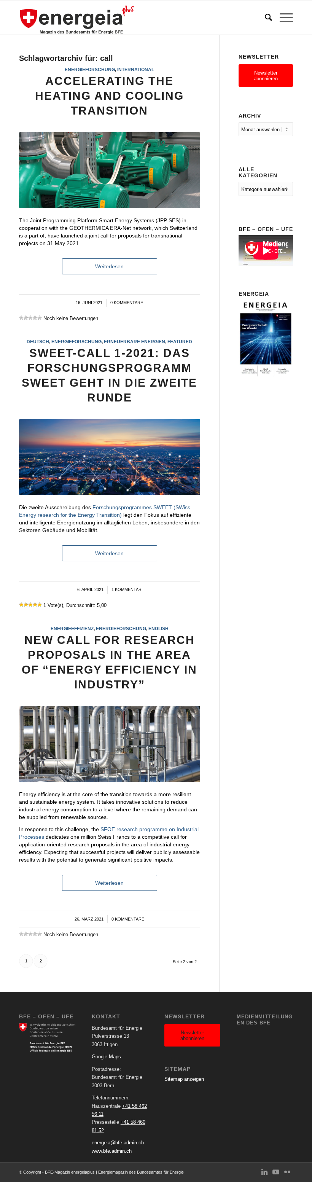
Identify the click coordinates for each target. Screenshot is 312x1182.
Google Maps (106, 1056)
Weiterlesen (109, 266)
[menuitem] (264, 17)
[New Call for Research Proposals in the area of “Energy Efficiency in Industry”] (109, 744)
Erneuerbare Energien (134, 341)
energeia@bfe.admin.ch (118, 1142)
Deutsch (38, 341)
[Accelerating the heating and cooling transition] (109, 170)
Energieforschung (90, 69)
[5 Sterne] (39, 317)
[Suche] (264, 17)
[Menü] (282, 17)
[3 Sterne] (30, 317)
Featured (179, 341)
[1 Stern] (21, 317)
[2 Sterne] (26, 317)
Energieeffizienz (72, 628)
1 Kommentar (126, 589)
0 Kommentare (126, 302)
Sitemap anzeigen (184, 1079)
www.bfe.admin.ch (112, 1151)
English (158, 628)
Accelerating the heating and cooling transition (109, 96)
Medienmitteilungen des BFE (265, 1020)
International (135, 69)
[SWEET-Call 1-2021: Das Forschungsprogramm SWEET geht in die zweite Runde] (109, 457)
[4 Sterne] (35, 317)
